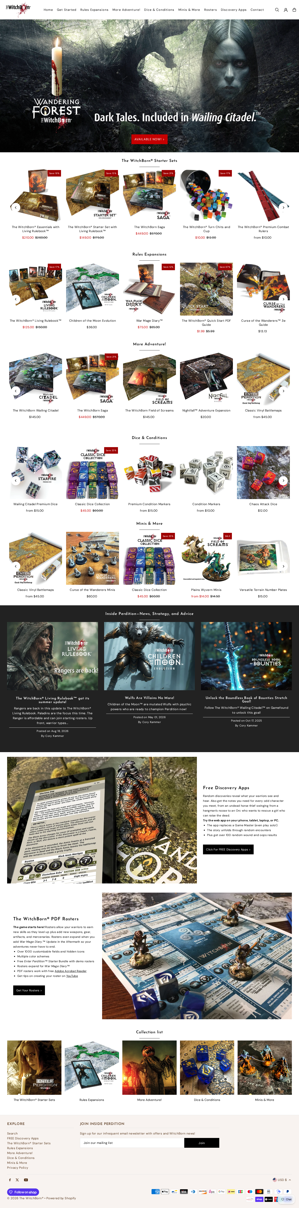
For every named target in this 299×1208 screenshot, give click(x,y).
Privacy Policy (17, 1168)
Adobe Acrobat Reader (71, 971)
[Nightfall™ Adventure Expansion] (206, 378)
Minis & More (149, 524)
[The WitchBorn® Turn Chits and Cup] (206, 195)
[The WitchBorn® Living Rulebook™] (35, 289)
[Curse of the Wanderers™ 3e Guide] (263, 289)
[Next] (283, 207)
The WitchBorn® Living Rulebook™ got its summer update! (52, 700)
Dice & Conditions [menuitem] (159, 10)
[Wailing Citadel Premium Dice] (35, 472)
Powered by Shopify (61, 1198)
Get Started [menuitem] (66, 10)
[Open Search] (277, 10)
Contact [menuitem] (257, 10)
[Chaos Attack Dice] (263, 472)
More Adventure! (149, 344)
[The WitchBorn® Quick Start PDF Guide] (206, 289)
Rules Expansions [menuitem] (94, 10)
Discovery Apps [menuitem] (234, 10)
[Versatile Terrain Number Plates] (263, 558)
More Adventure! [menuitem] (126, 10)
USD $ (282, 1180)
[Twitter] (17, 1180)
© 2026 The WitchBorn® (25, 1198)
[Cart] (294, 10)
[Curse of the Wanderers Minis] (92, 558)
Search (12, 1133)
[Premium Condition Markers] (149, 472)
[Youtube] (26, 1180)
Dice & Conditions (149, 438)
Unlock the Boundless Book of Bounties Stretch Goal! (246, 699)
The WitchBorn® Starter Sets (149, 161)
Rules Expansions (149, 255)
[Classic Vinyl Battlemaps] (263, 378)
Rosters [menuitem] (210, 10)
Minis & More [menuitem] (189, 10)
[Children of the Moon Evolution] (92, 289)
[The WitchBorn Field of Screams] (149, 378)
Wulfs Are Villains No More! (149, 698)
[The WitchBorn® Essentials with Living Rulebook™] (35, 195)
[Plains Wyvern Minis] (206, 558)
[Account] (286, 10)
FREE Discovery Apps (23, 1138)
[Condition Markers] (206, 472)
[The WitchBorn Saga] (149, 195)
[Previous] (15, 207)
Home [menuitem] (48, 10)
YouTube (72, 976)
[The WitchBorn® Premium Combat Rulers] (263, 195)
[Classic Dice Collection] (92, 472)
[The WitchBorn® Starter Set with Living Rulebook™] (92, 195)
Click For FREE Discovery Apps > (228, 849)
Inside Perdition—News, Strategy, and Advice (149, 614)
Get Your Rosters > (29, 990)
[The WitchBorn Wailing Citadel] (35, 378)
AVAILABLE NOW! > (212, 129)
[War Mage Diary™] (149, 289)
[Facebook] (10, 1180)
